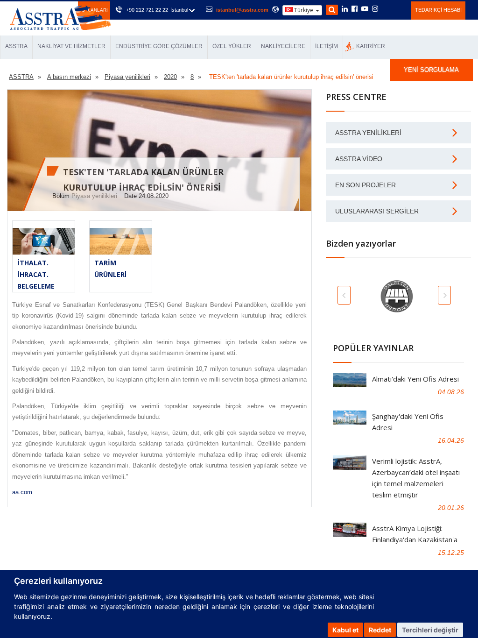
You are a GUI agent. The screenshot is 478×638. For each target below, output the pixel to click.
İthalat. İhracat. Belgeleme (36, 274)
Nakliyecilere (283, 46)
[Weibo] (386, 9)
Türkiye (304, 10)
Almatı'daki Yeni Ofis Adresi (415, 378)
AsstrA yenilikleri (368, 132)
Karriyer (370, 46)
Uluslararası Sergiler (377, 211)
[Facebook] (354, 9)
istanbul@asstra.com (242, 10)
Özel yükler (231, 46)
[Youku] (398, 9)
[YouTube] (364, 9)
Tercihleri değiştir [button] (430, 630)
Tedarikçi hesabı (438, 10)
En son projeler (365, 185)
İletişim (326, 46)
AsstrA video (358, 159)
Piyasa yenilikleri (94, 195)
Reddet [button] (380, 630)
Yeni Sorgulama (431, 69)
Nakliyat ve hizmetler (71, 46)
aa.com (22, 492)
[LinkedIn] (345, 9)
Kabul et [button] (345, 630)
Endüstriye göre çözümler (159, 46)
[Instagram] (375, 9)
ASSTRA (16, 46)
